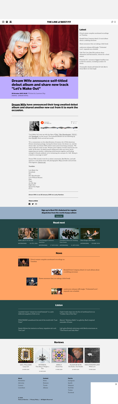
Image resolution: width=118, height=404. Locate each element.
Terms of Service (23, 399)
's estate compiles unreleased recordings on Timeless (94, 34)
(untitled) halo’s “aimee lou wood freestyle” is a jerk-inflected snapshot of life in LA (36, 313)
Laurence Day (40, 94)
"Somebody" (35, 136)
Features (45, 383)
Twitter (70, 390)
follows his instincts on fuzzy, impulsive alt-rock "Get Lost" (37, 329)
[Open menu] (115, 22)
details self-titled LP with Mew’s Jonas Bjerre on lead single (94, 68)
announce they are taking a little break (94, 44)
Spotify (70, 383)
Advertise (21, 383)
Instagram (71, 381)
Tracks (45, 385)
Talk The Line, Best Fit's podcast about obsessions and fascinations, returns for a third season (94, 54)
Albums (45, 388)
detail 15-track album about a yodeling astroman (94, 39)
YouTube (71, 388)
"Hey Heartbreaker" (65, 135)
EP (34, 138)
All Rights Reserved (47, 399)
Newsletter (21, 381)
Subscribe (59, 216)
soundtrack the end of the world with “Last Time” (37, 321)
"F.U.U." (74, 135)
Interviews (22, 243)
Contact (20, 385)
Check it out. (42, 162)
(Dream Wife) (23, 95)
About (20, 378)
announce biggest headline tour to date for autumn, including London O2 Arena (94, 61)
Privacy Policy (34, 399)
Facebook (71, 393)
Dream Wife (19, 104)
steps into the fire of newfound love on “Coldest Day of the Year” (77, 313)
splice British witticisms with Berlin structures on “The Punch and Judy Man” (78, 329)
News (14, 95)
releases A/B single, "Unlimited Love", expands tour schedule (93, 48)
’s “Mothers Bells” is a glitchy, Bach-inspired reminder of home (77, 321)
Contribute (21, 388)
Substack (71, 385)
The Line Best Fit (59, 22)
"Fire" (56, 135)
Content (45, 378)
